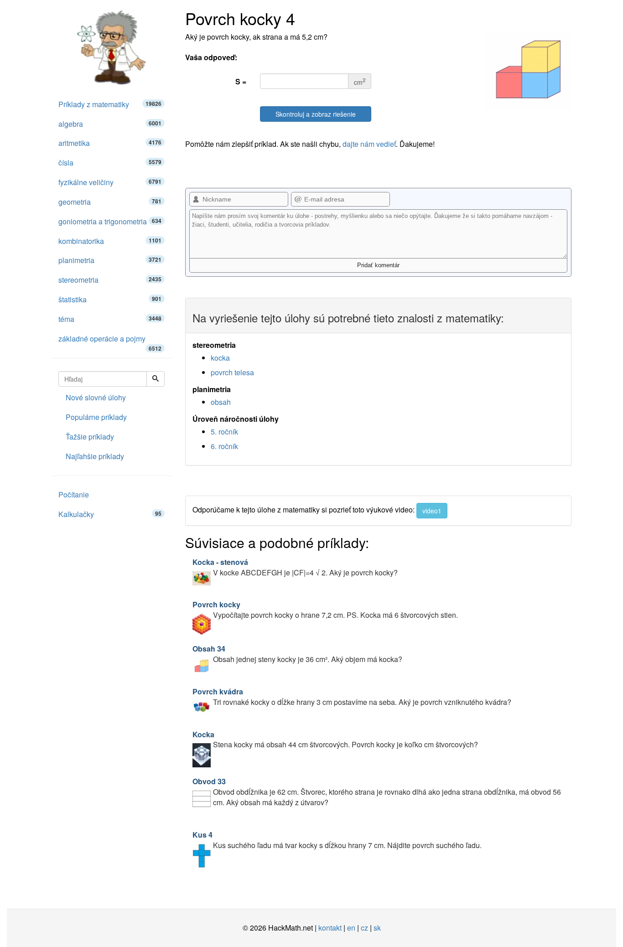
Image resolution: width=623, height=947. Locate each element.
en (351, 927)
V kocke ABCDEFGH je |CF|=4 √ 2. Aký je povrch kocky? (295, 567)
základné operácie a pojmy (109, 341)
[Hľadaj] (155, 379)
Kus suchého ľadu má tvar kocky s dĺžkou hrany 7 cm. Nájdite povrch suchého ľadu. (337, 839)
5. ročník (224, 431)
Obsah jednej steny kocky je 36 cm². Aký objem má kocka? (297, 653)
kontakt (330, 927)
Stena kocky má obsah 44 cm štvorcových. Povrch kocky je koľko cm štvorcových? (335, 739)
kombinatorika (109, 241)
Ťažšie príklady (90, 436)
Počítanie (73, 494)
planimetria (109, 260)
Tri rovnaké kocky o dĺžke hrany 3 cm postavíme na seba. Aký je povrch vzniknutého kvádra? (351, 696)
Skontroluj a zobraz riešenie (315, 114)
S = (240, 81)
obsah (221, 402)
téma (109, 319)
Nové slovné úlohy (96, 397)
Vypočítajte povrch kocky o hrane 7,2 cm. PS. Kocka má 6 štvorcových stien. (325, 609)
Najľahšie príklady (95, 456)
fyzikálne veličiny (109, 182)
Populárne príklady (96, 417)
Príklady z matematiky (109, 104)
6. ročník (224, 446)
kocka (220, 357)
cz (364, 927)
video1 (431, 510)
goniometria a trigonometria (109, 221)
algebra (109, 124)
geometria (109, 202)
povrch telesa (232, 372)
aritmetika (109, 143)
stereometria (109, 279)
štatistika (109, 299)
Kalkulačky (109, 514)
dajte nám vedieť (369, 144)
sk (377, 927)
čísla (109, 162)
